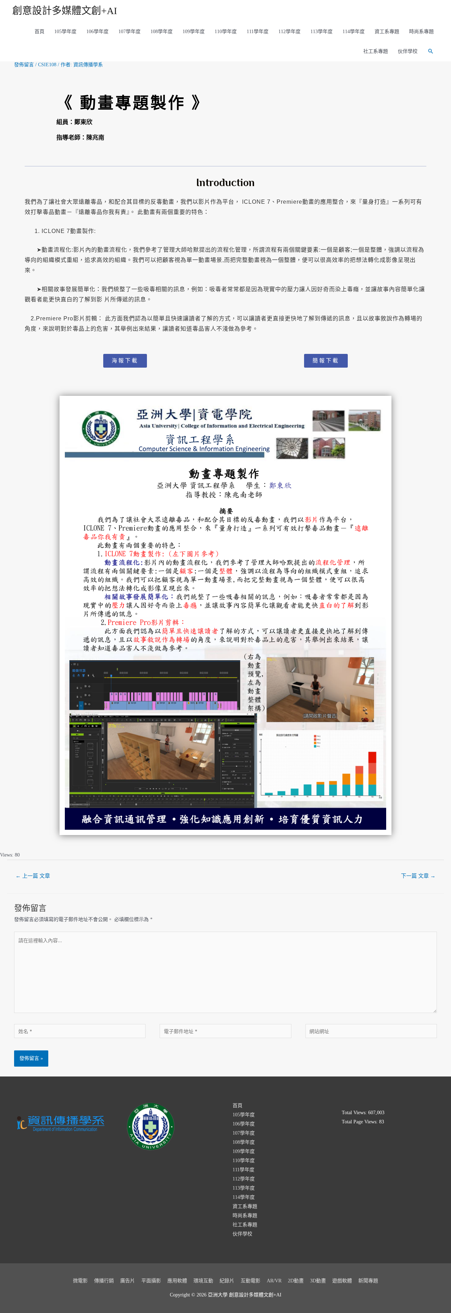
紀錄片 (227, 1280)
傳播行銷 (104, 1280)
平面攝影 (151, 1280)
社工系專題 (375, 51)
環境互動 (203, 1280)
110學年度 (226, 31)
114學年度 (353, 31)
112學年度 (289, 31)
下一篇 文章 (418, 876)
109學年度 (194, 31)
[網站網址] (371, 1032)
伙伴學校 (408, 51)
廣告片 (127, 1280)
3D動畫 (318, 1280)
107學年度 (129, 31)
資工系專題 (387, 31)
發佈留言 (24, 64)
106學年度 (97, 31)
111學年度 (257, 31)
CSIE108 (47, 64)
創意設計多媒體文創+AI (64, 10)
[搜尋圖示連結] (430, 51)
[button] (125, 361)
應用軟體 (177, 1280)
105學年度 (65, 31)
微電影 (80, 1280)
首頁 (39, 31)
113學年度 (321, 31)
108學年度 (161, 31)
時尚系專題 (421, 31)
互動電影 (250, 1280)
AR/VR (274, 1280)
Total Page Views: (360, 1121)
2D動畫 (296, 1280)
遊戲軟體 (342, 1280)
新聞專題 (368, 1280)
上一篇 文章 (33, 876)
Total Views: (355, 1112)
